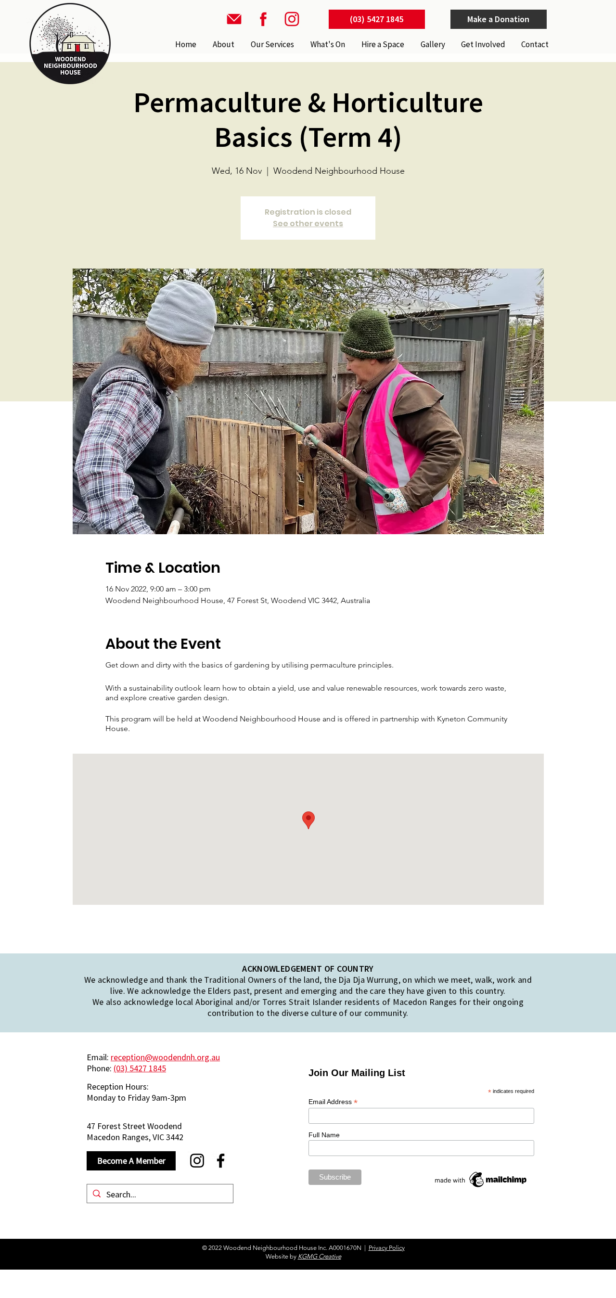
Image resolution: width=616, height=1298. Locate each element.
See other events (308, 223)
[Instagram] (197, 1160)
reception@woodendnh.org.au (165, 1057)
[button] (271, 44)
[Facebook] (220, 1160)
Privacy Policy (387, 1247)
